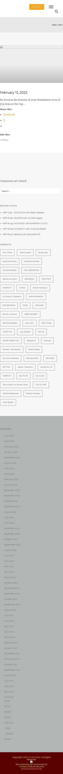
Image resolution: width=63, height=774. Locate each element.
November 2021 (12, 659)
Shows (7, 706)
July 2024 (9, 517)
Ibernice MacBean (10, 323)
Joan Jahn (29, 323)
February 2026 (11, 446)
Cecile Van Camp (10, 261)
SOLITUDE (23, 376)
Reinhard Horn (32, 358)
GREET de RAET (31, 314)
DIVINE (22, 288)
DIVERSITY (7, 288)
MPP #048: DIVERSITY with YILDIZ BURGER (24, 229)
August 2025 (10, 463)
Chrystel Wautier (9, 270)
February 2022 (11, 642)
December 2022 (12, 588)
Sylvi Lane (40, 376)
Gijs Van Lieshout (10, 314)
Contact (7, 739)
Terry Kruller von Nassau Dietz (15, 385)
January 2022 (10, 648)
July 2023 (8, 555)
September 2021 (12, 670)
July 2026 (9, 436)
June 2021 (9, 686)
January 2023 (10, 583)
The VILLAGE (40, 385)
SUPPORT (37, 7)
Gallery (7, 717)
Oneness (47, 341)
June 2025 (9, 468)
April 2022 (9, 632)
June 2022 (9, 621)
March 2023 (10, 577)
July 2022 (8, 615)
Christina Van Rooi (31, 261)
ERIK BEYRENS (9, 305)
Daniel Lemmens (10, 279)
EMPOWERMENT (36, 297)
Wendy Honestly (33, 393)
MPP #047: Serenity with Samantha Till (21, 234)
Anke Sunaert (25, 253)
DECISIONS (29, 279)
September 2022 (12, 604)
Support (9, 733)
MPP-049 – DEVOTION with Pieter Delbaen (23, 212)
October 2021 (10, 664)
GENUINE (39, 305)
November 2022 (12, 593)
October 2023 (10, 539)
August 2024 (10, 512)
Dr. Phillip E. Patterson (12, 297)
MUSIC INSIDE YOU (11, 341)
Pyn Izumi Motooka (11, 358)
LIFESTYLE (7, 332)
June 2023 (9, 561)
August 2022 (10, 610)
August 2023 (10, 550)
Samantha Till (46, 367)
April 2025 (9, 474)
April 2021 (9, 697)
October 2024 (10, 501)
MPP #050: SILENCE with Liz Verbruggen (22, 218)
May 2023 (8, 566)
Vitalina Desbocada (11, 393)
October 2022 (10, 599)
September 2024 (12, 506)
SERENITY (7, 376)
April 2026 (9, 441)
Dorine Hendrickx (40, 288)
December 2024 (12, 490)
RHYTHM (6, 367)
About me (9, 722)
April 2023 (9, 572)
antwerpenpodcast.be (31, 769)
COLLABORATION (31, 270)
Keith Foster (47, 323)
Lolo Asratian (25, 332)
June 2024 (9, 523)
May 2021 (8, 691)
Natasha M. (31, 341)
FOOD (25, 305)
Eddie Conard (28, 757)
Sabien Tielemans (25, 367)
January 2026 (10, 452)
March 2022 (10, 637)
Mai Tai (41, 332)
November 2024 (12, 495)
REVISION (50, 358)
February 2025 (11, 479)
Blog (8, 728)
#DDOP (8, 712)
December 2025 (12, 457)
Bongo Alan (43, 253)
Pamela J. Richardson (12, 349)
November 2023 (12, 534)
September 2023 (12, 544)
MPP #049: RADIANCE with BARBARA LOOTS (25, 223)
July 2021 (8, 681)
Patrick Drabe (34, 349)
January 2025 (10, 485)
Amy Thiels (7, 253)
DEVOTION (46, 279)
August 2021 (10, 675)
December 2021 (12, 653)
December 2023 (12, 528)
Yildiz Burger (8, 402)
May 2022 (8, 626)
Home (54, 25)
